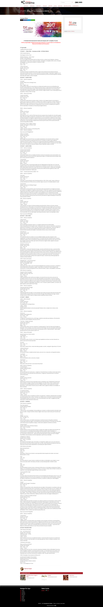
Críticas (26, 6)
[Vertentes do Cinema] (30, 2)
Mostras (73, 31)
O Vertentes (76, 6)
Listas (55, 6)
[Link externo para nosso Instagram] (78, 2)
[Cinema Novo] (65, 577)
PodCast (45, 6)
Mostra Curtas (67, 6)
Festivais (38, 6)
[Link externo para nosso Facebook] (77, 2)
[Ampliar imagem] (73, 24)
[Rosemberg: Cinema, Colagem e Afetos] (22, 577)
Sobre (23, 590)
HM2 (55, 605)
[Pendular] (44, 577)
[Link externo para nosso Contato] (75, 2)
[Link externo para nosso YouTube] (81, 2)
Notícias (60, 6)
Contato (23, 600)
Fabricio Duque (33, 12)
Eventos (23, 9)
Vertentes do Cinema (48, 603)
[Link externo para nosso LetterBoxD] (80, 2)
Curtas (23, 595)
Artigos (50, 6)
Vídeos (23, 596)
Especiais (32, 6)
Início (21, 9)
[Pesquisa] (72, 2)
